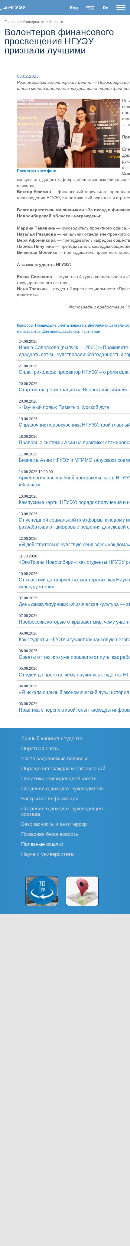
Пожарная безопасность (49, 834)
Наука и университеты (47, 854)
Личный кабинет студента (51, 738)
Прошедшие (46, 325)
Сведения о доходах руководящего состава (62, 811)
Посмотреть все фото (36, 171)
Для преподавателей (60, 331)
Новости (56, 22)
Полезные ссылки (42, 844)
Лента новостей (72, 325)
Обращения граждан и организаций (63, 768)
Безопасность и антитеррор (54, 824)
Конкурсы (25, 325)
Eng (74, 7)
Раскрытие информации (50, 798)
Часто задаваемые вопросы (54, 758)
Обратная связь (40, 748)
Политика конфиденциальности (59, 778)
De (105, 7)
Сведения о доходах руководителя (62, 788)
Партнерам (90, 331)
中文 (90, 7)
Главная (12, 22)
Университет (34, 22)
